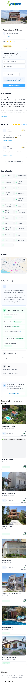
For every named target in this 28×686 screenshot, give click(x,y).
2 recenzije (24, 124)
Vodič (10, 676)
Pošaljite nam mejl (14, 393)
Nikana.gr (4, 672)
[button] (19, 124)
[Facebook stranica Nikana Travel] (13, 681)
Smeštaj (4, 676)
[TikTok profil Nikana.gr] (6, 681)
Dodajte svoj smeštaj (17, 677)
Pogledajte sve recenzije (14, 162)
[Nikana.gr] (14, 3)
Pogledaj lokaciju (8, 37)
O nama (7, 677)
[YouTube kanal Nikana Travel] (9, 681)
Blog (15, 676)
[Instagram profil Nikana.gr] (2, 681)
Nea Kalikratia (9, 33)
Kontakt (21, 676)
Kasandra (15, 33)
